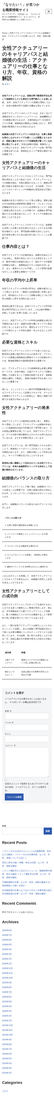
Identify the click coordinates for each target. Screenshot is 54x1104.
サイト (8, 734)
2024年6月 (7, 1054)
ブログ (5, 1091)
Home (4, 33)
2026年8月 (7, 930)
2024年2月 (7, 1073)
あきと (8, 84)
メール (9, 722)
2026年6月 (7, 940)
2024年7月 (7, 1049)
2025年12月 (7, 968)
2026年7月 (7, 935)
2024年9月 (7, 1039)
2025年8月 (7, 987)
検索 (4, 826)
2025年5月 (7, 1001)
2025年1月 (7, 1020)
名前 (8, 711)
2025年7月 (7, 992)
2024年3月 (7, 1068)
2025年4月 (7, 1006)
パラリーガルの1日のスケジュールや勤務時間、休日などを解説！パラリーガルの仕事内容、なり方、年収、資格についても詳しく (26, 854)
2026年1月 (7, 963)
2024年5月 (7, 1058)
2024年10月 (7, 1035)
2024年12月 (7, 1025)
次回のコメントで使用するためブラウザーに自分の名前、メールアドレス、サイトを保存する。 (26, 787)
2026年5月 (7, 944)
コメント (10, 745)
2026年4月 (7, 949)
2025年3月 (7, 1011)
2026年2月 (7, 959)
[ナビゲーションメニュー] (48, 11)
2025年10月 (7, 978)
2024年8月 (7, 1044)
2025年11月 (7, 973)
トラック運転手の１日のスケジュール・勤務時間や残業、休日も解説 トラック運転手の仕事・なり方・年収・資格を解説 (27, 874)
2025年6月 (7, 997)
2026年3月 (7, 954)
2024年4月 (7, 1063)
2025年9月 (7, 982)
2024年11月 (7, 1030)
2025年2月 (7, 1016)
